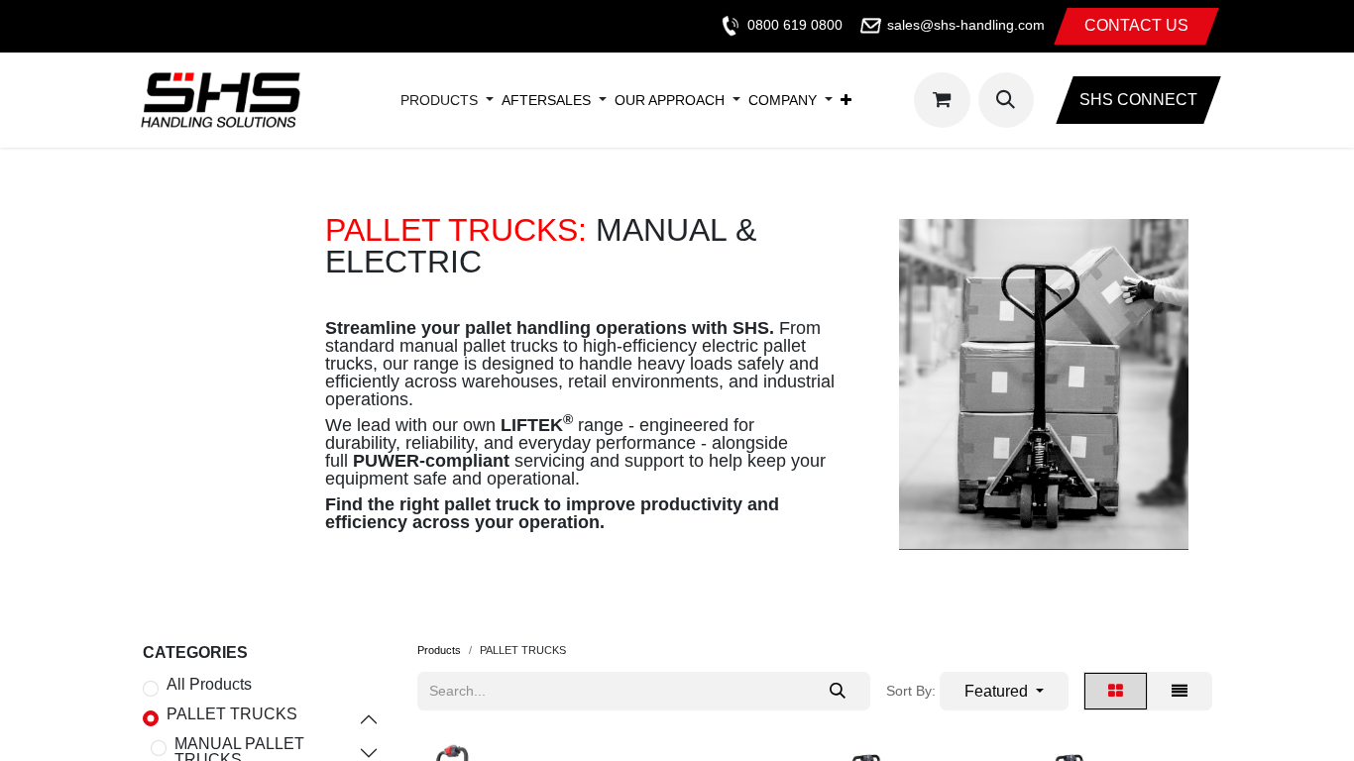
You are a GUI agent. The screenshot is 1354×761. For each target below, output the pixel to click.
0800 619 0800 (795, 25)
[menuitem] (439, 100)
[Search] (837, 691)
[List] (1179, 691)
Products (439, 650)
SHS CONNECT (1138, 99)
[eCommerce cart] (941, 100)
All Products (209, 685)
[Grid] (1115, 691)
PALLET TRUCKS (232, 714)
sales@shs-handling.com (966, 25)
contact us (1136, 25)
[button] (1006, 100)
